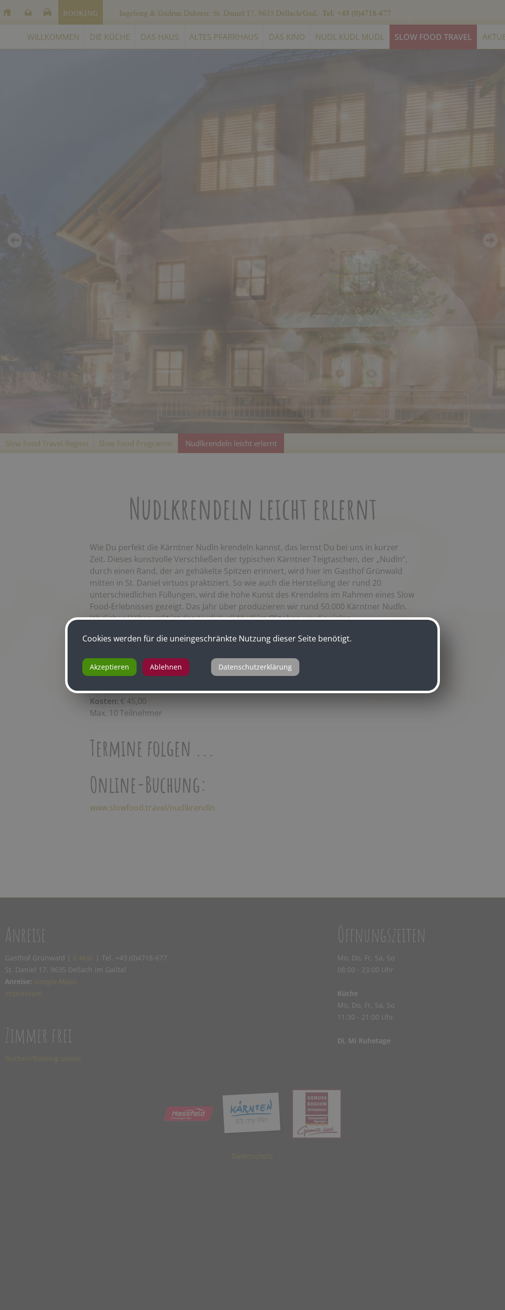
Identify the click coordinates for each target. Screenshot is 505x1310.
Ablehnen (166, 667)
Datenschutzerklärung (255, 667)
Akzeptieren (109, 667)
